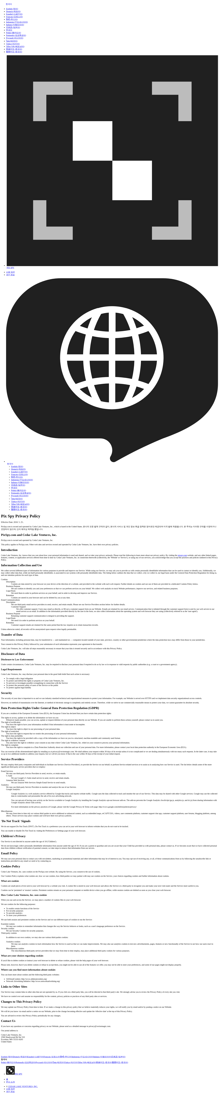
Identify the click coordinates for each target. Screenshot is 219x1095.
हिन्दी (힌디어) (12, 19)
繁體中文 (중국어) (14, 52)
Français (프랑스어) (14, 17)
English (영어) (12, 9)
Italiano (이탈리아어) (15, 25)
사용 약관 (10, 272)
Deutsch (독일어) (13, 11)
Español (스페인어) (14, 14)
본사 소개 (10, 1082)
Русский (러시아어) (14, 38)
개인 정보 (10, 275)
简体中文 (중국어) (14, 49)
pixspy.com (182, 555)
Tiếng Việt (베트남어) (15, 46)
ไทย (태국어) (11, 41)
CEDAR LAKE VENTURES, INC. (23, 1086)
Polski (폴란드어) (13, 33)
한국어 (9, 30)
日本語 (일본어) (13, 27)
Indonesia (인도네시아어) (17, 22)
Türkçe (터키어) (13, 44)
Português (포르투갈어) (16, 35)
